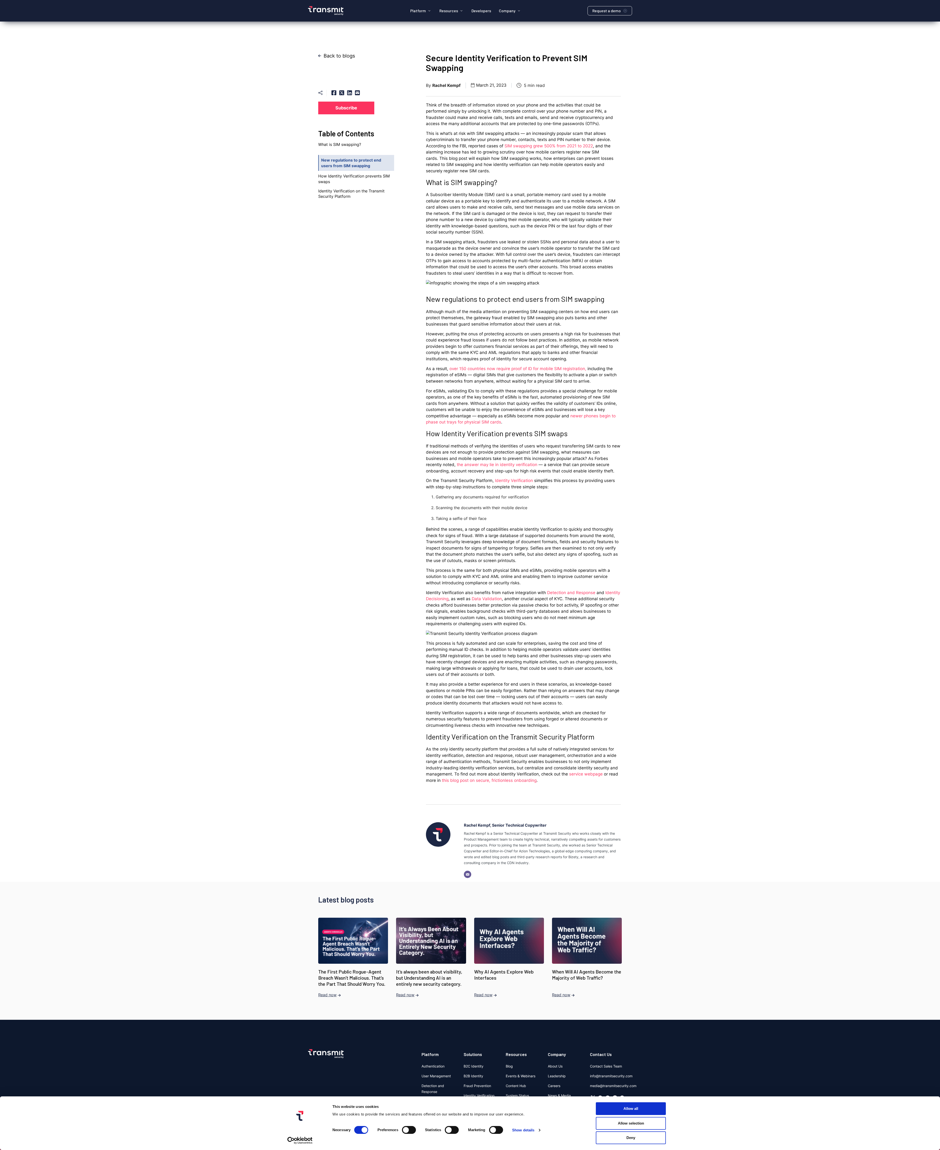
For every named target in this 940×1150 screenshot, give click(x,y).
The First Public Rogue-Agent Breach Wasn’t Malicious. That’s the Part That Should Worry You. (351, 978)
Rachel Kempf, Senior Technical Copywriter (505, 825)
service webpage (586, 774)
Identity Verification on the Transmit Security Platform (351, 193)
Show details (523, 1130)
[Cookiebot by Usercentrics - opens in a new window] (300, 1140)
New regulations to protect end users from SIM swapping (351, 163)
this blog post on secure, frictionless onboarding (489, 780)
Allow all (630, 1108)
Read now (327, 994)
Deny (630, 1138)
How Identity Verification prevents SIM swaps (354, 179)
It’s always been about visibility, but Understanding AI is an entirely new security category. (429, 978)
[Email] (467, 874)
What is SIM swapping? (340, 144)
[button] (420, 11)
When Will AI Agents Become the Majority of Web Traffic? (586, 975)
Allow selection (631, 1123)
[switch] (409, 1130)
